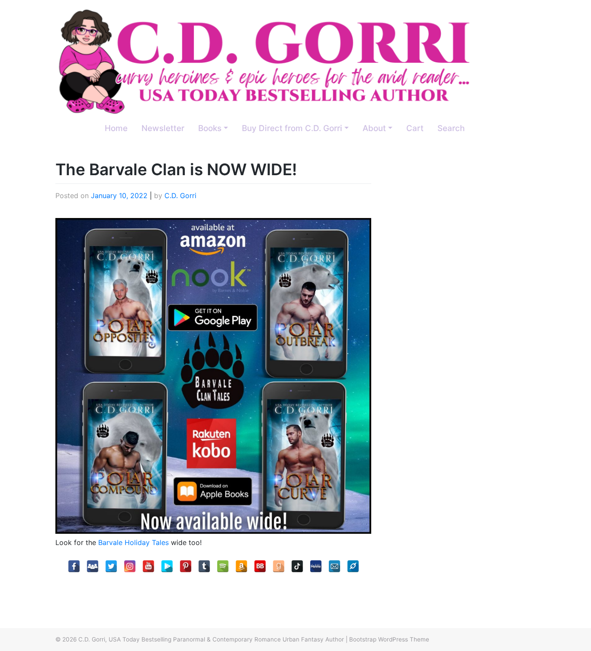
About (374, 128)
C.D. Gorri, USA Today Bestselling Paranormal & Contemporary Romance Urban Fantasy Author (211, 639)
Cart (415, 128)
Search (451, 128)
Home (116, 128)
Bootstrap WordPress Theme (389, 639)
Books (210, 128)
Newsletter (162, 128)
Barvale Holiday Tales (133, 542)
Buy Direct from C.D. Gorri (292, 128)
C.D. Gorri (180, 195)
